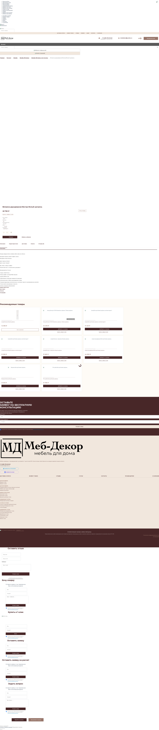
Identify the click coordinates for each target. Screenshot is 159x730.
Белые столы (3, 518)
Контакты (4, 21)
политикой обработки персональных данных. (15, 578)
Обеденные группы (5, 499)
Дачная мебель (5, 4)
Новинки (4, 19)
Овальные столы (3, 517)
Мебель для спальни (7, 13)
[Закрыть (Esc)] (0, 728)
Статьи (81, 476)
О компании (5, 22)
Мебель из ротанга (4, 490)
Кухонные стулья (3, 495)
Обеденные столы (6, 2)
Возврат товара (5, 16)
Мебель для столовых (7, 8)
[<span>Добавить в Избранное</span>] (17, 315)
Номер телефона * (4, 419)
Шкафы (4, 11)
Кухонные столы (3, 494)
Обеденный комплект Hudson (7, 500)
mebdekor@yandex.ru (126, 38)
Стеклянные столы (4, 515)
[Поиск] (157, 47)
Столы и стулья (5, 9)
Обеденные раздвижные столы (7, 511)
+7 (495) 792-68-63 (107, 38)
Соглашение (156, 536)
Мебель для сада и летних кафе (7, 488)
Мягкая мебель (5, 1)
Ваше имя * (2, 414)
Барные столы (3, 482)
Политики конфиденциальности (38, 429)
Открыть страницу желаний (6, 727)
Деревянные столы (4, 514)
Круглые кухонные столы (5, 497)
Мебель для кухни (6, 7)
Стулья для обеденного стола (6, 505)
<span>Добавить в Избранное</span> (33, 309)
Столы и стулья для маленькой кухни (8, 504)
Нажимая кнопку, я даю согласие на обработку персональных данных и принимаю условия (23, 429)
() (42, 53)
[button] (61, 329)
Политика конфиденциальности (151, 535)
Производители (129, 476)
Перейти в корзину (19, 719)
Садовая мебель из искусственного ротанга (10, 487)
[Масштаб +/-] (4, 728)
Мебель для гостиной (7, 12)
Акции (3, 20)
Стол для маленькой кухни (6, 512)
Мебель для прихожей (7, 10)
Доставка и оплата (6, 15)
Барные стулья (3, 483)
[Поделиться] (1, 728)
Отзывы (4, 17)
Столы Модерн (3, 507)
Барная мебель (5, 3)
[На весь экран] (2, 728)
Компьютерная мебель (7, 5)
